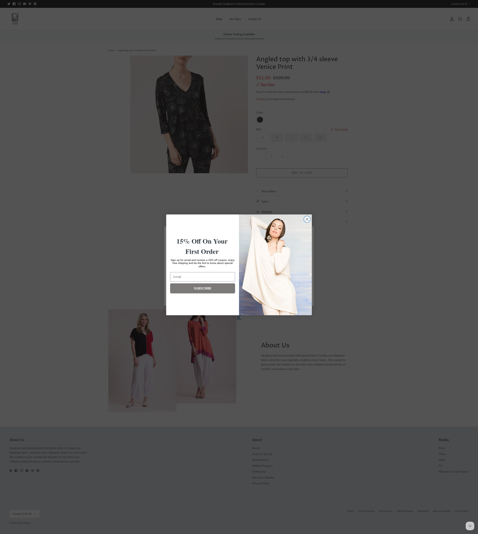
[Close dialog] (307, 219)
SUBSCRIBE (202, 288)
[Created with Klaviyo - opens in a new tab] (239, 317)
